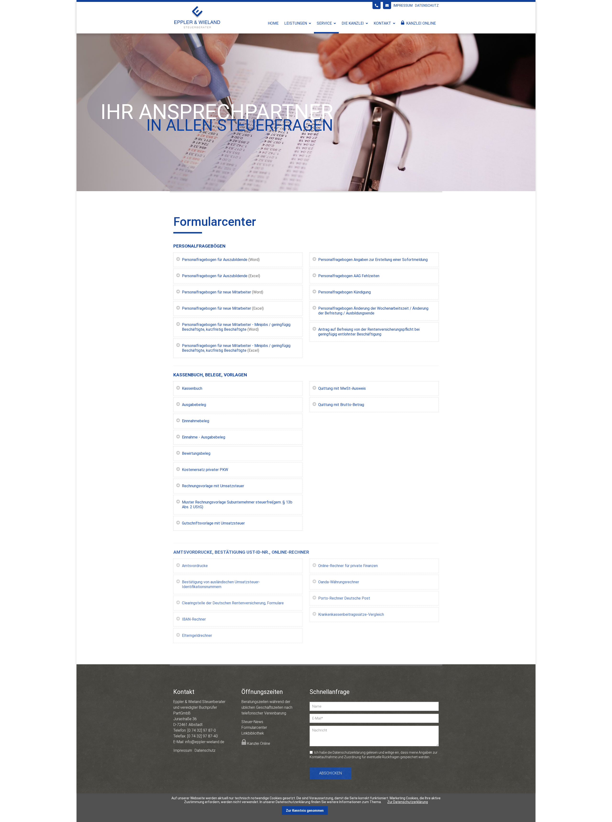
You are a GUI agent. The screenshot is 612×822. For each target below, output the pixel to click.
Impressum (403, 5)
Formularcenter (254, 727)
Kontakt (382, 23)
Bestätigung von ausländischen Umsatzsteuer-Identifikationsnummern (221, 584)
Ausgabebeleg (194, 404)
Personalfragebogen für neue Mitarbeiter (216, 292)
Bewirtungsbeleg (196, 453)
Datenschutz (427, 5)
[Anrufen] (376, 5)
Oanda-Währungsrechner (338, 582)
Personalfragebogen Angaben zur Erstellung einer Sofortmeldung (373, 259)
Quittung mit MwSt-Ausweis (342, 388)
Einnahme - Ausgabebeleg (203, 437)
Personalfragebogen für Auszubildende (214, 259)
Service (324, 23)
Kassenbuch (192, 388)
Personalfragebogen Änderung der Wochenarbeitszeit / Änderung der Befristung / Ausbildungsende (373, 310)
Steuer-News (252, 721)
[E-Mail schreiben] (387, 5)
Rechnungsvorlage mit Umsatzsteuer (213, 486)
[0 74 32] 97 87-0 (201, 730)
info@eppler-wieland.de (204, 742)
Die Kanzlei (353, 23)
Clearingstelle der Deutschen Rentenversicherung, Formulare (233, 603)
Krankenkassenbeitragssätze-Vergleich (351, 614)
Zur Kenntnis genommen (305, 810)
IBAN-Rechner (194, 619)
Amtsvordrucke (195, 565)
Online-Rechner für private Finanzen (348, 565)
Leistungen (295, 23)
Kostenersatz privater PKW (205, 469)
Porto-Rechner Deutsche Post (344, 598)
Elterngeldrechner (197, 635)
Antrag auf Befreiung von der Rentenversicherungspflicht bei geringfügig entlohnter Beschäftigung (369, 331)
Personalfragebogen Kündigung (344, 292)
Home (273, 23)
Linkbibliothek (252, 733)
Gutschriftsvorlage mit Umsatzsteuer (213, 523)
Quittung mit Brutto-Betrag (341, 404)
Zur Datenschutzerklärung (407, 802)
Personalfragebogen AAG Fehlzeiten (348, 276)
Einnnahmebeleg (195, 421)
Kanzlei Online (421, 23)
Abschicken (330, 773)
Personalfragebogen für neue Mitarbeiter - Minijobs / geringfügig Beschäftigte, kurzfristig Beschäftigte (236, 327)
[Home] (197, 28)
